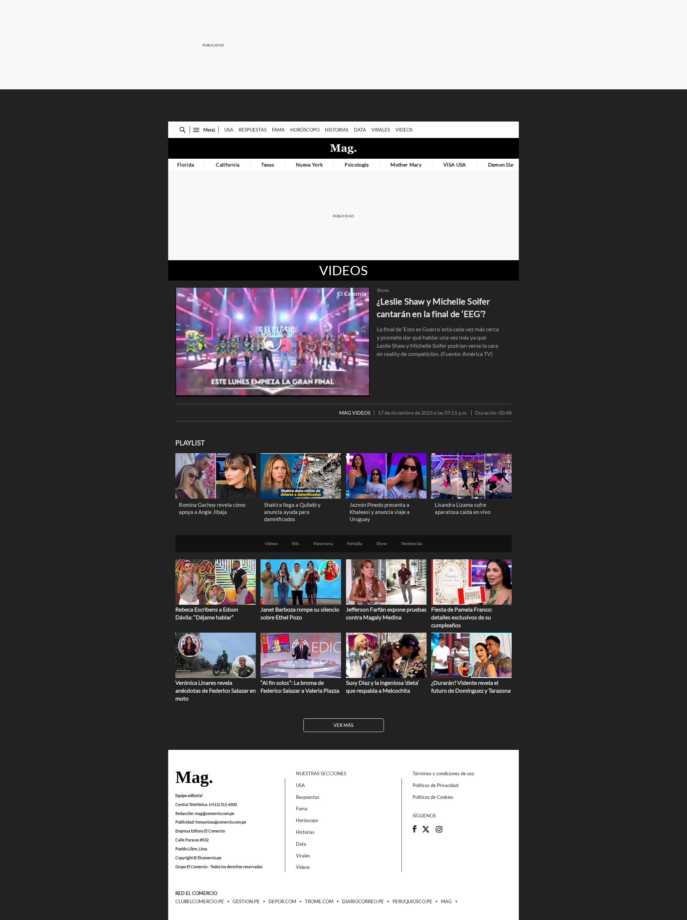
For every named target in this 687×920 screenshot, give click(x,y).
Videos (404, 130)
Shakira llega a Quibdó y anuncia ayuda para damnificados (292, 511)
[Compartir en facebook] (414, 831)
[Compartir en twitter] (426, 831)
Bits (295, 543)
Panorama (323, 543)
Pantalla (354, 543)
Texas (267, 165)
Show (383, 290)
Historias (337, 130)
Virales (380, 130)
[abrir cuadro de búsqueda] (183, 129)
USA (228, 130)
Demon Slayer (504, 165)
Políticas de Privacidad (435, 785)
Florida (185, 165)
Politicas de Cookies (433, 797)
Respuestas (253, 130)
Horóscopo (305, 130)
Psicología (357, 165)
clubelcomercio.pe (199, 901)
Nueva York (309, 165)
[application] (272, 342)
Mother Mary (406, 165)
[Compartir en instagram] (439, 831)
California (227, 165)
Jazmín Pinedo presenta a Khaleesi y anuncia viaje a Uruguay (380, 511)
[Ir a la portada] (194, 779)
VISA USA (454, 165)
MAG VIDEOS (354, 412)
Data (360, 130)
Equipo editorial (189, 795)
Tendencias (411, 543)
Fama (278, 130)
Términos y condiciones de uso (443, 773)
